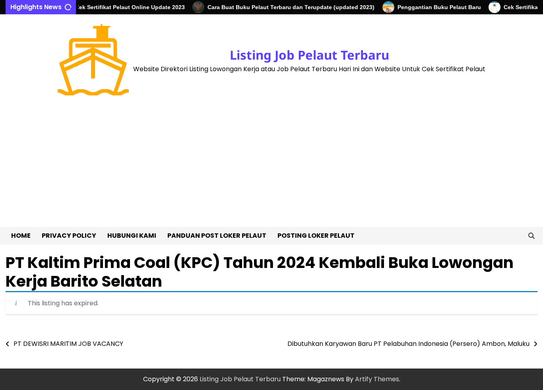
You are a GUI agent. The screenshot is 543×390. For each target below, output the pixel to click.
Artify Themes (377, 379)
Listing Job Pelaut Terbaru (309, 55)
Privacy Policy (69, 235)
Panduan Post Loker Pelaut (216, 235)
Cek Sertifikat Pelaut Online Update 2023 (125, 7)
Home (21, 235)
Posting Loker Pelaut (316, 235)
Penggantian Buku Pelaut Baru (435, 7)
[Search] (531, 236)
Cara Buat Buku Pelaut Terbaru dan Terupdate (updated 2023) (286, 7)
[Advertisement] (271, 167)
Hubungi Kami (131, 235)
